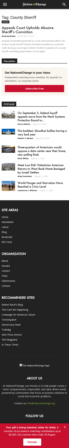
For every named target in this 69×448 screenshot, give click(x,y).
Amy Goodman (25, 176)
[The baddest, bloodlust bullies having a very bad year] (8, 131)
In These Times (10, 344)
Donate (6, 265)
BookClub (7, 237)
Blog (4, 232)
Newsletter (8, 222)
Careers (6, 270)
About (5, 260)
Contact (6, 285)
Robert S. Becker (25, 138)
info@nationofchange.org (41, 403)
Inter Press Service (12, 334)
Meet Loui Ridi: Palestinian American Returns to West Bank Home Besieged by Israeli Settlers (41, 168)
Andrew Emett (8, 36)
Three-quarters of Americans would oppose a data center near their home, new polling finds (42, 150)
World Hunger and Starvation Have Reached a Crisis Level (40, 184)
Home (5, 217)
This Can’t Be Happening (15, 309)
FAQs (5, 275)
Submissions (8, 280)
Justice (5, 22)
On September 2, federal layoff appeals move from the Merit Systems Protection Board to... (41, 116)
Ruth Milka (23, 158)
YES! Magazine (9, 339)
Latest (5, 227)
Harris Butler (24, 124)
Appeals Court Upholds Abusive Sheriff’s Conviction (28, 29)
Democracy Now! (11, 324)
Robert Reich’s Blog (12, 304)
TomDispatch (9, 319)
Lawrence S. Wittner (27, 190)
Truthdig (6, 329)
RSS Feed (7, 242)
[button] (64, 4)
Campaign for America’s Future (18, 314)
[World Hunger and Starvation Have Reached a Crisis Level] (8, 186)
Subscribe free (34, 88)
